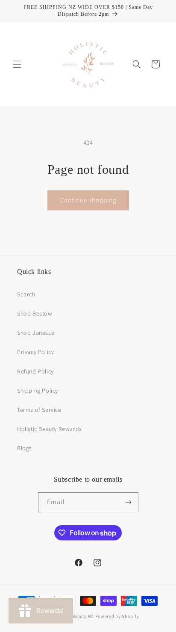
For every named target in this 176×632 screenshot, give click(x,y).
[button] (17, 64)
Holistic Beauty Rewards (49, 429)
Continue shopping (88, 200)
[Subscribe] (128, 502)
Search (26, 294)
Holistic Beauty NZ (74, 616)
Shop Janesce (35, 332)
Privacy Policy (35, 352)
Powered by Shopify (117, 616)
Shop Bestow (35, 313)
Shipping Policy (37, 390)
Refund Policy (35, 371)
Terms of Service (39, 410)
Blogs (24, 448)
